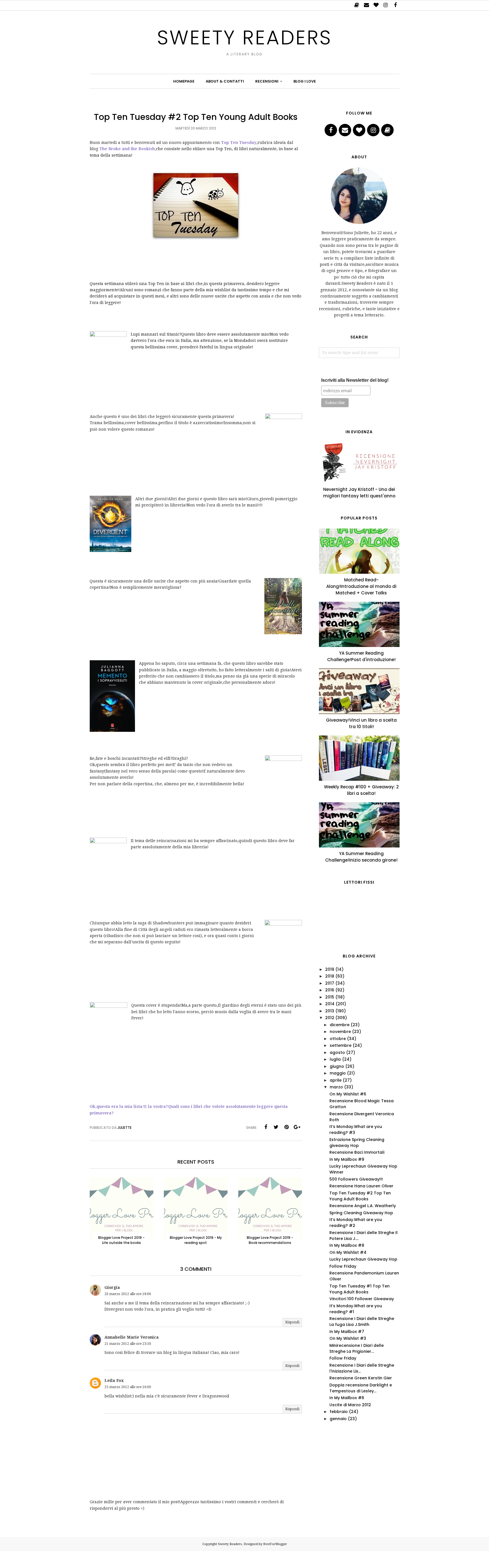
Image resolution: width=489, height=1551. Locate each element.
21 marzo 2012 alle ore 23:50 (127, 1344)
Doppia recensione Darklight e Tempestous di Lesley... (360, 1388)
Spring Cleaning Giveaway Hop (361, 1213)
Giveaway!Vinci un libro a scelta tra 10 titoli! (361, 723)
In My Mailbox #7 (346, 1331)
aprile (336, 1080)
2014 (329, 1004)
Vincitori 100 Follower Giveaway (361, 1299)
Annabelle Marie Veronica (131, 1337)
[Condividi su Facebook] (265, 1127)
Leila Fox (114, 1380)
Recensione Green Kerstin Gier (360, 1378)
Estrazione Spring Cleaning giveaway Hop (356, 1142)
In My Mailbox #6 (346, 1398)
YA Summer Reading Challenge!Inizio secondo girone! (361, 857)
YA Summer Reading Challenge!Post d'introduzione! (361, 656)
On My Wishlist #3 (347, 1338)
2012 (329, 1018)
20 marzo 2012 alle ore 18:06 (127, 1294)
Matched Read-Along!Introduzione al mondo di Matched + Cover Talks (361, 586)
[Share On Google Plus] (297, 1127)
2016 (329, 990)
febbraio (339, 1411)
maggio (338, 1073)
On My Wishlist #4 (347, 1252)
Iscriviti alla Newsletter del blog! (355, 380)
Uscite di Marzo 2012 (350, 1405)
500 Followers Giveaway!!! (356, 1179)
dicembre (339, 1025)
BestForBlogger (275, 1544)
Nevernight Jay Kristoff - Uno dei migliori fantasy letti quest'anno (359, 492)
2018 (329, 976)
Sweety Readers (244, 37)
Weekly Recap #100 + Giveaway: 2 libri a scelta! (361, 790)
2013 (329, 1011)
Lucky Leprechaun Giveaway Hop (363, 1259)
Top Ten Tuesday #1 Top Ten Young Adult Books (359, 1289)
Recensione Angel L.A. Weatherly (362, 1206)
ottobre (338, 1038)
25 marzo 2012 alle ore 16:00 (127, 1387)
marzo (336, 1087)
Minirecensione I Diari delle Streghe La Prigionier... (356, 1348)
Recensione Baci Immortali (356, 1152)
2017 (329, 983)
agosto (337, 1052)
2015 (329, 997)
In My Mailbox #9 (346, 1159)
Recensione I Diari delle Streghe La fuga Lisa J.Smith (361, 1321)
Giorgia (112, 1287)
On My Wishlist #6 (347, 1094)
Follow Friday (342, 1266)
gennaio (338, 1418)
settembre (340, 1045)
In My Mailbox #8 (346, 1245)
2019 (329, 969)
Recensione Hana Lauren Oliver (361, 1186)
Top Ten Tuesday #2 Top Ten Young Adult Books (360, 1196)
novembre (340, 1031)
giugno (337, 1066)
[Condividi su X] (276, 1127)
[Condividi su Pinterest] (286, 1127)
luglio (335, 1059)
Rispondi (292, 1322)
